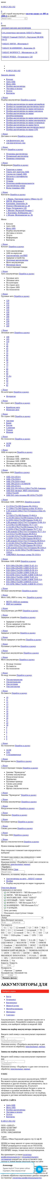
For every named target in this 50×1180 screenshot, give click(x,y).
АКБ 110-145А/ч (13, 477)
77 (7, 367)
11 (7, 700)
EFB (8, 445)
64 (7, 381)
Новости (10, 179)
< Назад (4, 97)
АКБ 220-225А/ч (13, 486)
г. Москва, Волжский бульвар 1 (19, 210)
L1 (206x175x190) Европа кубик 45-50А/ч (24, 508)
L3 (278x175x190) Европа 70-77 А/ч (21, 525)
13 (7, 704)
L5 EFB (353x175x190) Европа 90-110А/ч (24, 545)
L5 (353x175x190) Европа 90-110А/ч (22, 506)
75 (7, 365)
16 (7, 711)
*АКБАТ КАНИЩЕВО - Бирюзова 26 (18, 48)
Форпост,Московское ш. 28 (18, 206)
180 (7, 314)
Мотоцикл (10, 1012)
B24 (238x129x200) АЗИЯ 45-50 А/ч (22, 568)
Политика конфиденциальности (20, 183)
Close (16, 869)
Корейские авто (13, 407)
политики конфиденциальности (16, 1155)
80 (7, 369)
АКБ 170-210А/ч (13, 479)
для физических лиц (15, 140)
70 (7, 362)
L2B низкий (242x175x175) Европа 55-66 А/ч (26, 522)
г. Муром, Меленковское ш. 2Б (19, 215)
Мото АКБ (11, 84)
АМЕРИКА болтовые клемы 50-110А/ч (23, 555)
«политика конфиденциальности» (27, 1178)
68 (7, 360)
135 (7, 305)
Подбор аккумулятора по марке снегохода (24, 111)
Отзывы (9, 181)
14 (7, 707)
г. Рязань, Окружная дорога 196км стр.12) (24, 199)
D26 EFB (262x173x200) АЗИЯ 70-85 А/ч (24, 579)
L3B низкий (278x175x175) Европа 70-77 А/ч (26, 531)
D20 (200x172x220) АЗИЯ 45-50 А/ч (22, 570)
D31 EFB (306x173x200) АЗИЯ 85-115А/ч (24, 584)
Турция (9, 430)
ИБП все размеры (14, 604)
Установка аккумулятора (17, 154)
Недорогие (11, 396)
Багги (8, 996)
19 (7, 716)
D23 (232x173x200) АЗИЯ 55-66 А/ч (22, 572)
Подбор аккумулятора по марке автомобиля (25, 104)
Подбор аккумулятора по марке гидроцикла (25, 123)
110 (7, 341)
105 (7, 339)
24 (7, 723)
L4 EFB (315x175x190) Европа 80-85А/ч (23, 538)
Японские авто (12, 410)
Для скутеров (12, 684)
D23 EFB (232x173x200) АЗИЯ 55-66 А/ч (24, 575)
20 (7, 718)
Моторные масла (13, 265)
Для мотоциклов (13, 682)
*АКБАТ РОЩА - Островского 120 (17, 57)
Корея (8, 423)
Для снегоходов (13, 686)
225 (7, 319)
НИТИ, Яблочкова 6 (15, 201)
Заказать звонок (8, 75)
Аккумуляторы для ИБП (16, 255)
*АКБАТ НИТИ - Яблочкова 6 (15, 44)
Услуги (9, 91)
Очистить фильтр (8, 888)
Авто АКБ (10, 82)
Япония (9, 432)
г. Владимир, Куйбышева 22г (19, 213)
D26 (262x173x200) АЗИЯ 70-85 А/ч (22, 577)
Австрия (10, 421)
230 (7, 321)
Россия (9, 425)
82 (7, 385)
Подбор (9, 881)
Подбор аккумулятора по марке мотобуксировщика (20, 114)
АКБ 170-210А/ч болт (15, 481)
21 (7, 720)
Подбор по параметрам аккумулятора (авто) (25, 106)
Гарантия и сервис (14, 169)
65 (7, 358)
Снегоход (10, 1015)
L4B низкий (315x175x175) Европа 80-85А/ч (25, 541)
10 (7, 697)
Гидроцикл (11, 999)
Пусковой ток (14, 973)
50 (7, 351)
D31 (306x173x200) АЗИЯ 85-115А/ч (22, 582)
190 (7, 317)
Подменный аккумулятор (17, 156)
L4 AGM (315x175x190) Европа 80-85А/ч (24, 536)
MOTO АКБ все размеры (17, 602)
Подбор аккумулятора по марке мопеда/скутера (27, 118)
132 (7, 303)
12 (7, 702)
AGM (8, 443)
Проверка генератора (15, 158)
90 (7, 374)
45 (7, 348)
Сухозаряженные (13, 755)
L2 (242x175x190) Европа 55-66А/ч (21, 515)
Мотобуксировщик (14, 1009)
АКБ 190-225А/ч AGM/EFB (18, 484)
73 (7, 383)
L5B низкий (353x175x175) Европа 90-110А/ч (26, 548)
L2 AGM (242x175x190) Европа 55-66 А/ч (24, 518)
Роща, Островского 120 (16, 208)
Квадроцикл (11, 1003)
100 (7, 337)
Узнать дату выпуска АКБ (17, 172)
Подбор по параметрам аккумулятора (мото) (25, 127)
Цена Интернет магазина (12, 920)
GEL (8, 752)
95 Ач (8, 376)
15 (7, 709)
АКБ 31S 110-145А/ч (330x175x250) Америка (26, 488)
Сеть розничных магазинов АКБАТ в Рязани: (21, 33)
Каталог (9, 79)
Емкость (9, 963)
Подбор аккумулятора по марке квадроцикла (25, 120)
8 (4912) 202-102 (8, 7)
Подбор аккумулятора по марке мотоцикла (25, 109)
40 (7, 346)
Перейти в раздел (28, 100)
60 (7, 355)
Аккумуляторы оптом (15, 186)
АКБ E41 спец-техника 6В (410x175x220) (24, 495)
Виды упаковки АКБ (15, 188)
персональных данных (20, 864)
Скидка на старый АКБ (16, 174)
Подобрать (6, 867)
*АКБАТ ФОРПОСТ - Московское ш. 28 (19, 52)
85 (7, 371)
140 (7, 307)
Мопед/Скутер (12, 1006)
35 (7, 344)
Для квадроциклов (14, 679)
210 (7, 324)
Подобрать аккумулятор (11, 1042)
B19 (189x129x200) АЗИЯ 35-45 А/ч (22, 566)
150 (7, 312)
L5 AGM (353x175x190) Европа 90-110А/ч (24, 543)
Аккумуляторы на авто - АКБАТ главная (24, 879)
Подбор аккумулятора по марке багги (22, 125)
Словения (10, 427)
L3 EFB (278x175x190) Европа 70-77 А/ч (24, 529)
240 (7, 326)
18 (7, 714)
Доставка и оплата (14, 88)
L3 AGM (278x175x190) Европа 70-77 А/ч (24, 527)
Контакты (10, 93)
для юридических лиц (15, 143)
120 (7, 300)
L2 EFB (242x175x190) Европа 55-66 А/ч (24, 520)
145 (7, 310)
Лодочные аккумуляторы (17, 260)
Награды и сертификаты (17, 176)
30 (7, 725)
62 (7, 378)
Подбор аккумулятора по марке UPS (22, 129)
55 (7, 353)
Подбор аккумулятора (15, 86)
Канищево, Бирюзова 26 (16, 203)
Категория (5, 915)
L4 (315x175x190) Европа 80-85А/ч (21, 534)
